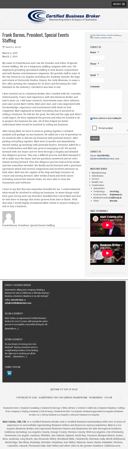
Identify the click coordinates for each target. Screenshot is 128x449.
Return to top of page (64, 389)
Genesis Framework (75, 397)
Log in (108, 397)
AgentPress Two (49, 397)
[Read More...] (12, 328)
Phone (94, 64)
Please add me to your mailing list (107, 118)
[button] (119, 4)
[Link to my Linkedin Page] (9, 373)
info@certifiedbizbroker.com (104, 158)
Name (94, 52)
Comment (94, 86)
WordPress (96, 397)
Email (94, 75)
